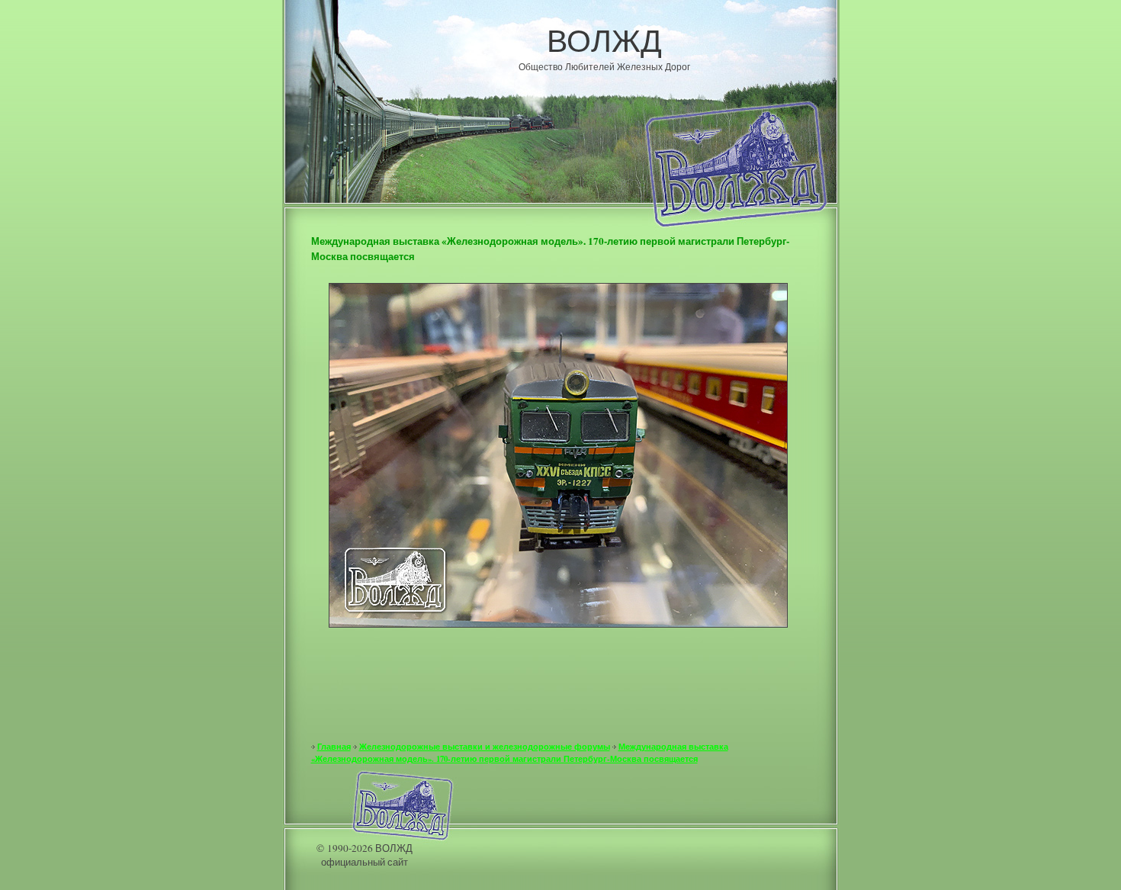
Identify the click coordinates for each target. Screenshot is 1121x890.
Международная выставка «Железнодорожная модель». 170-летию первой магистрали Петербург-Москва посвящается (519, 753)
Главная (334, 747)
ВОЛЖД (604, 39)
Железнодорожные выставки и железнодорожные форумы (484, 747)
